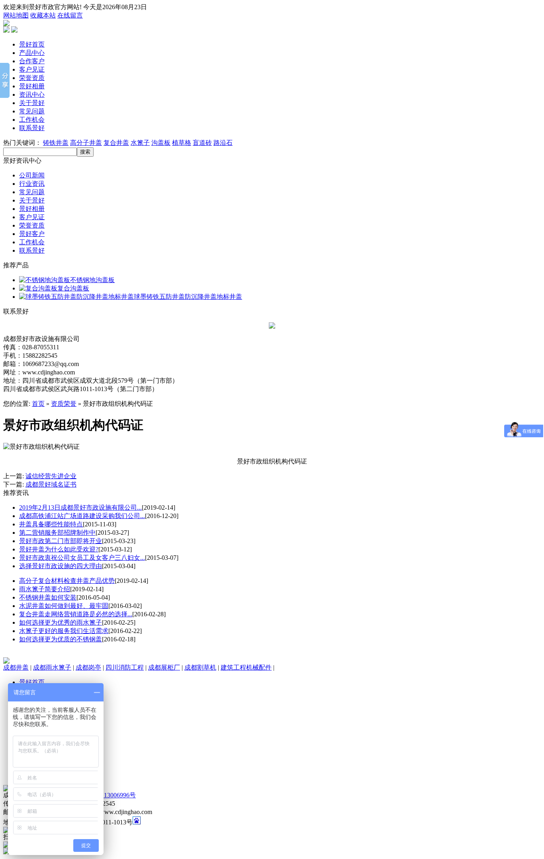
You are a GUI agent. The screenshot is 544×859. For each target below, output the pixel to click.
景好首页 (32, 44)
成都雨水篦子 (52, 667)
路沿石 (223, 142)
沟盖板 (160, 142)
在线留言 (70, 15)
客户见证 (32, 69)
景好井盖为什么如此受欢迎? (58, 549)
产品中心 (32, 52)
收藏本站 (43, 15)
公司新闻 (32, 175)
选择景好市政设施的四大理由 (60, 566)
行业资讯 (32, 183)
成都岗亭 (88, 667)
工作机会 (32, 119)
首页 (38, 403)
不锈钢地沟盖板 (92, 280)
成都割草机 (200, 667)
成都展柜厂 (164, 667)
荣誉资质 (32, 77)
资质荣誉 (63, 403)
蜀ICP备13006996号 (108, 795)
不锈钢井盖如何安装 (47, 597)
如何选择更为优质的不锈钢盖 (60, 639)
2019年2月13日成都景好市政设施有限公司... (80, 507)
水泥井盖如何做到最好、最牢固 (63, 605)
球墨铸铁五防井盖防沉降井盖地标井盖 (188, 296)
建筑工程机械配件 (246, 667)
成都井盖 (16, 667)
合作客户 (32, 61)
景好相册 (32, 86)
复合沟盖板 (73, 288)
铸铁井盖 (55, 142)
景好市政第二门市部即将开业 (60, 541)
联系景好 (32, 128)
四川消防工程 (125, 667)
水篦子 (140, 142)
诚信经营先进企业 (50, 476)
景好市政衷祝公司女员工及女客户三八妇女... (82, 557)
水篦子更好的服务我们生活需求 (63, 630)
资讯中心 (32, 94)
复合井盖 (116, 142)
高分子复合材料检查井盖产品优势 (67, 580)
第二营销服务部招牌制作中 (57, 532)
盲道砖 (202, 142)
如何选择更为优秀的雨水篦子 (60, 622)
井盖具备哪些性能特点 (51, 524)
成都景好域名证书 (50, 484)
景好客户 (32, 233)
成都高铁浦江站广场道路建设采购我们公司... (82, 515)
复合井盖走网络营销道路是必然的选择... (75, 614)
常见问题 (32, 111)
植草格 (181, 142)
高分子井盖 (86, 142)
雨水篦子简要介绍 (44, 589)
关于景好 (32, 102)
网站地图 (16, 15)
